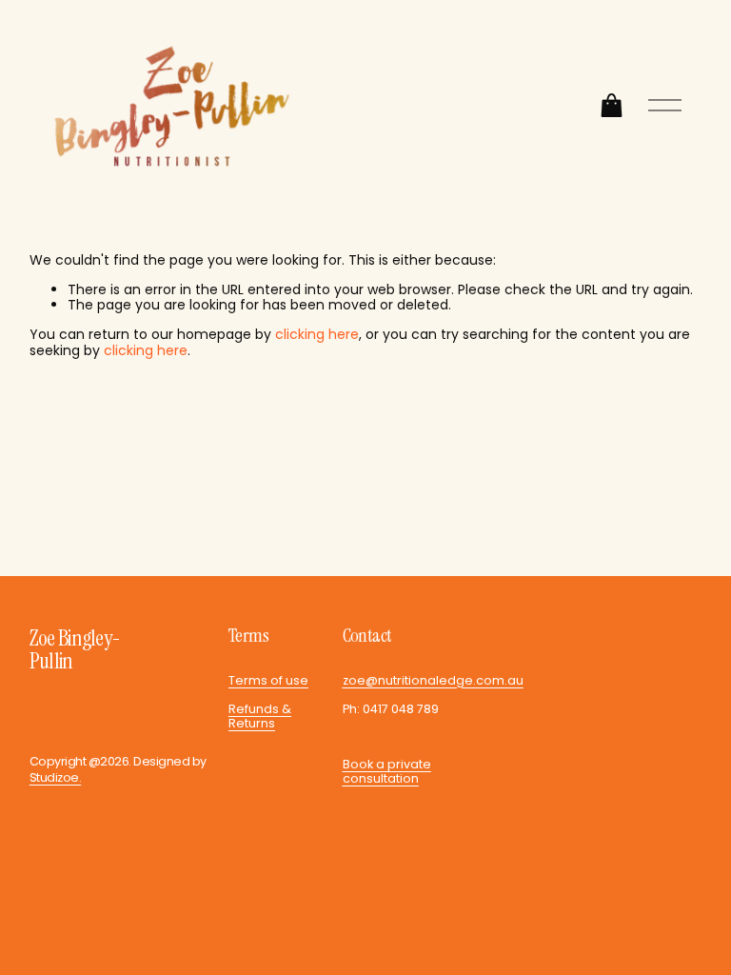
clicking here (317, 334)
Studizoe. (55, 778)
